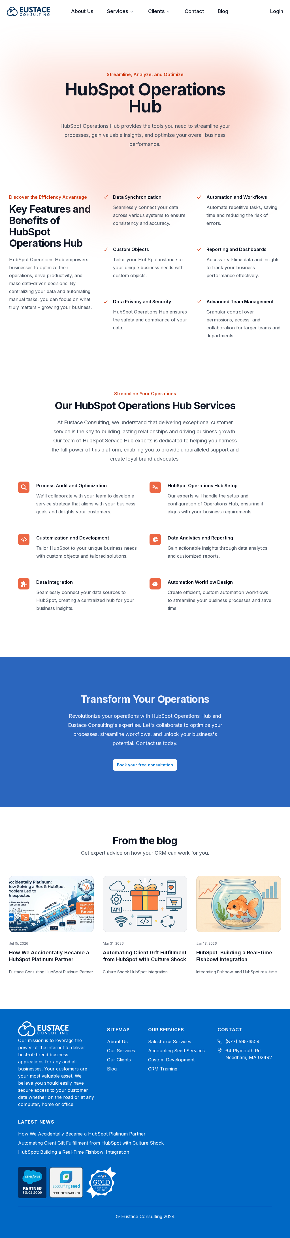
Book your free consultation (145, 764)
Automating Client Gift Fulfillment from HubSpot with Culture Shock (91, 1143)
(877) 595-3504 (242, 1041)
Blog (223, 11)
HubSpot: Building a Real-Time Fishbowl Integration (73, 1152)
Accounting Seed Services (176, 1050)
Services (117, 11)
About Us (82, 11)
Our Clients (119, 1060)
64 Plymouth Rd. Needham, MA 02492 (248, 1054)
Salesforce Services (169, 1041)
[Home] (43, 1028)
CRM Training (162, 1069)
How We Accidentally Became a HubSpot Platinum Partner (82, 1134)
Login (276, 11)
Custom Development (171, 1060)
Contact (194, 11)
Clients (156, 11)
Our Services (121, 1050)
